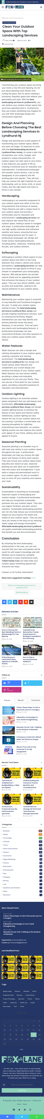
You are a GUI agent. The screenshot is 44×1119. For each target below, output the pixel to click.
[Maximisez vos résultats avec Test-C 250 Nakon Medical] (8, 975)
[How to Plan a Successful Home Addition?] (32, 650)
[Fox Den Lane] (15, 7)
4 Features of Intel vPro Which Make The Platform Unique (28, 738)
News (5, 891)
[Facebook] (4, 602)
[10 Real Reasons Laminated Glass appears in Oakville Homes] (11, 650)
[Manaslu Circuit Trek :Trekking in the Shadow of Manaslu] (8, 730)
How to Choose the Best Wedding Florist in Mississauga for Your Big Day (11, 633)
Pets (4, 873)
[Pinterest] (20, 602)
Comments (35, 700)
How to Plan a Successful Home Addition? (30, 659)
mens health (7, 1006)
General (6, 852)
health (5, 1002)
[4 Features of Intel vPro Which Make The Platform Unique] (8, 740)
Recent (21, 700)
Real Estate (7, 866)
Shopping (6, 877)
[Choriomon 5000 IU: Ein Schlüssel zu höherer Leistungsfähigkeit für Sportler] (8, 959)
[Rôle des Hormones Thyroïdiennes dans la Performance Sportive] (22, 975)
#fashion (17, 991)
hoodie (32, 1002)
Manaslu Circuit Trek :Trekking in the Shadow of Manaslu (28, 728)
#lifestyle (26, 991)
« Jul (21, 1049)
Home (6, 18)
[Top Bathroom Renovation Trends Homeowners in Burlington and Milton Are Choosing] (32, 622)
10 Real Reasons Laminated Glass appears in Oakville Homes (10, 660)
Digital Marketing (9, 859)
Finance (6, 863)
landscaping (22, 592)
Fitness (30, 999)
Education (6, 895)
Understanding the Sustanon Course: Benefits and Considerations (31, 784)
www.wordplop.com (19, 940)
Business (6, 831)
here (33, 578)
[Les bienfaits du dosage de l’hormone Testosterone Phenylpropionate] (32, 799)
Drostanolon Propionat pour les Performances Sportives (9, 810)
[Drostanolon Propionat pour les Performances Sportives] (11, 799)
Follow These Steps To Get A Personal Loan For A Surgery (28, 708)
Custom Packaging (9, 999)
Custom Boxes (30, 995)
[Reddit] (26, 602)
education (21, 999)
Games (37, 999)
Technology (7, 838)
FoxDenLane (36, 1100)
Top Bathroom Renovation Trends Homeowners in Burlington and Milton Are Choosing (32, 634)
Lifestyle (6, 841)
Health (5, 834)
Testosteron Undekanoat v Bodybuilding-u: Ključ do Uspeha (10, 784)
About (25, 1104)
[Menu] (3, 7)
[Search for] (41, 7)
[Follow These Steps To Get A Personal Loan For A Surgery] (8, 710)
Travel (5, 845)
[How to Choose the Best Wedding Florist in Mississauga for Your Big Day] (11, 622)
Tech (15, 1006)
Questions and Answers (11, 888)
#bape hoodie (7, 991)
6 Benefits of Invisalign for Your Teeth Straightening (27, 718)
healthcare (13, 1002)
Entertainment (8, 870)
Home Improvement (16, 18)
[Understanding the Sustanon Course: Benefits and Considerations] (32, 773)
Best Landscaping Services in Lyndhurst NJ (22, 586)
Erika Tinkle (9, 40)
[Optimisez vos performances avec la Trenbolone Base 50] (35, 967)
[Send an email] (13, 40)
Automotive (7, 856)
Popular (7, 700)
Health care (23, 1002)
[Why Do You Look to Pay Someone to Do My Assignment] (8, 750)
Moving (5, 880)
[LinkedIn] (15, 602)
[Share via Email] (31, 602)
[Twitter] (9, 602)
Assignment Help (8, 995)
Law (4, 884)
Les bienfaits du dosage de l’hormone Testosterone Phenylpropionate (32, 810)
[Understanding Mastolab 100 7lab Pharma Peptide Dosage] (35, 975)
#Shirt (34, 991)
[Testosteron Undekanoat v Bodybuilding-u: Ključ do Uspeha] (11, 773)
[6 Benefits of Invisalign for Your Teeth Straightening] (8, 720)
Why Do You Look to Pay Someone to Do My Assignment (26, 749)
